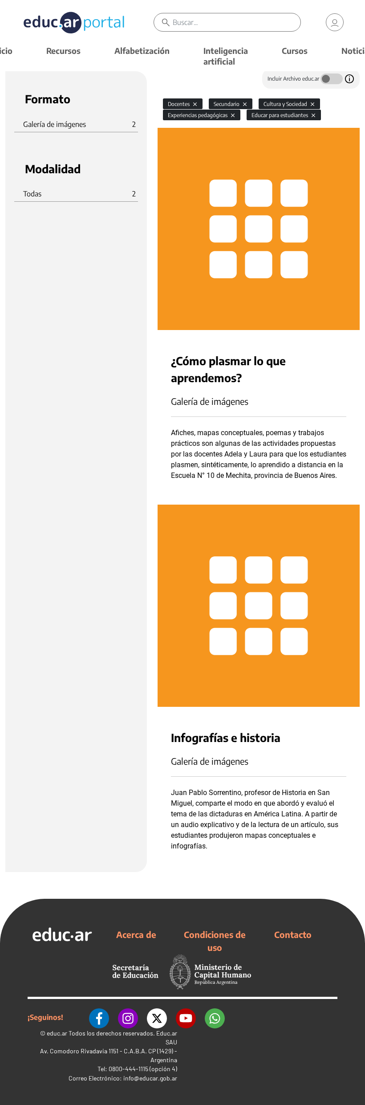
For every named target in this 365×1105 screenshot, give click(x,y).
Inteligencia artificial (225, 55)
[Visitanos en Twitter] (157, 1017)
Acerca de (136, 934)
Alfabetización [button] (142, 50)
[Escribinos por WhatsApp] (215, 1017)
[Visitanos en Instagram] (128, 1017)
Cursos (295, 50)
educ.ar (57, 1033)
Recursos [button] (63, 50)
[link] (335, 22)
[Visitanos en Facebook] (99, 1017)
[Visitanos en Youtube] (186, 1017)
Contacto (293, 934)
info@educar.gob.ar (150, 1078)
